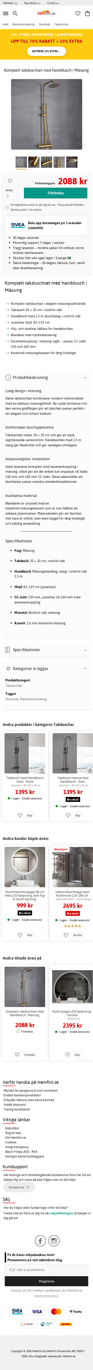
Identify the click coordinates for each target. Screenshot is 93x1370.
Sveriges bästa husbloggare (24, 1156)
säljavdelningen (61, 1213)
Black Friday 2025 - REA (21, 1152)
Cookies (10, 1142)
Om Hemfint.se (15, 1138)
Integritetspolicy (17, 1147)
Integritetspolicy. (46, 1295)
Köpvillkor (12, 1128)
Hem (5, 24)
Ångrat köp (13, 1133)
